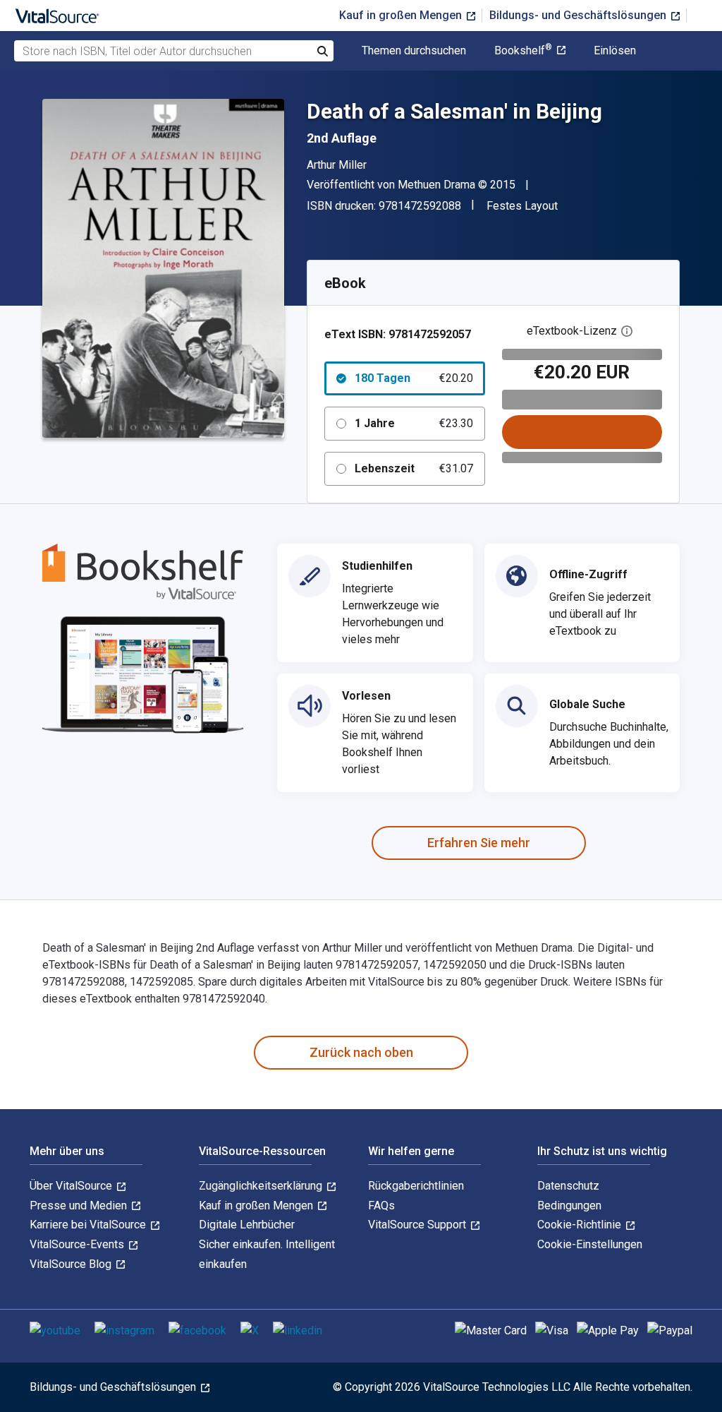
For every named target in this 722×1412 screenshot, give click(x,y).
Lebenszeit (414, 468)
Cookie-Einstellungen (589, 1244)
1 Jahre (414, 423)
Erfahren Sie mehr (478, 842)
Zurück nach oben (361, 1052)
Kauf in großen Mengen (402, 15)
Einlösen (615, 50)
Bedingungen (569, 1205)
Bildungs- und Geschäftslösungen (579, 15)
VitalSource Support (418, 1224)
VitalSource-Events (78, 1244)
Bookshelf (523, 50)
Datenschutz (568, 1185)
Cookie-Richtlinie (580, 1224)
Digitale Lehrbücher (247, 1224)
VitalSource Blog (72, 1264)
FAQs (381, 1205)
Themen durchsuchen (414, 50)
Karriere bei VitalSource (89, 1224)
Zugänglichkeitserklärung (262, 1185)
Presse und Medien (80, 1205)
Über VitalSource (72, 1185)
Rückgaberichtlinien (416, 1185)
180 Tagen (414, 378)
